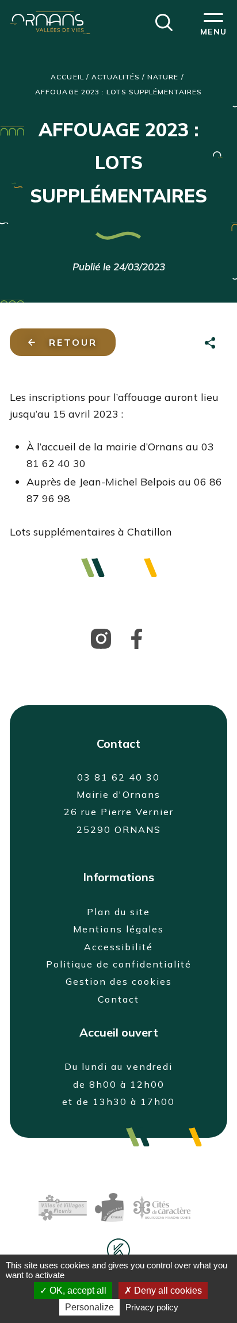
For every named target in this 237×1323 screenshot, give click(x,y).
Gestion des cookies (119, 981)
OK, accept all (76, 1290)
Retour (73, 342)
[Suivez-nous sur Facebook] (137, 638)
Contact (118, 999)
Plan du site (118, 911)
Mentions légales (118, 929)
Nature (162, 76)
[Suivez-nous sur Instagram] (101, 638)
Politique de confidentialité (119, 964)
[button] (164, 21)
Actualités (115, 76)
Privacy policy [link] (151, 1307)
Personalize (89, 1307)
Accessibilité (118, 947)
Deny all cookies (167, 1290)
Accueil (67, 76)
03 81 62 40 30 (118, 777)
